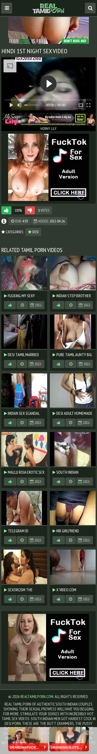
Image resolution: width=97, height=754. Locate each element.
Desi (35, 231)
